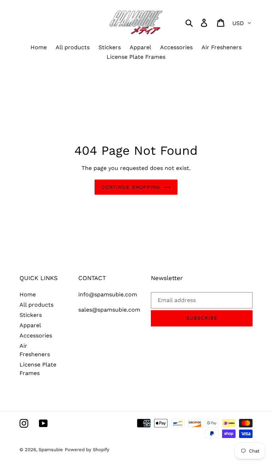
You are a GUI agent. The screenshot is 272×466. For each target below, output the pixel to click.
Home (27, 294)
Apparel (30, 325)
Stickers (30, 315)
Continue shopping (130, 187)
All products (36, 304)
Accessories (35, 335)
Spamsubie (51, 449)
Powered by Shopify (87, 449)
